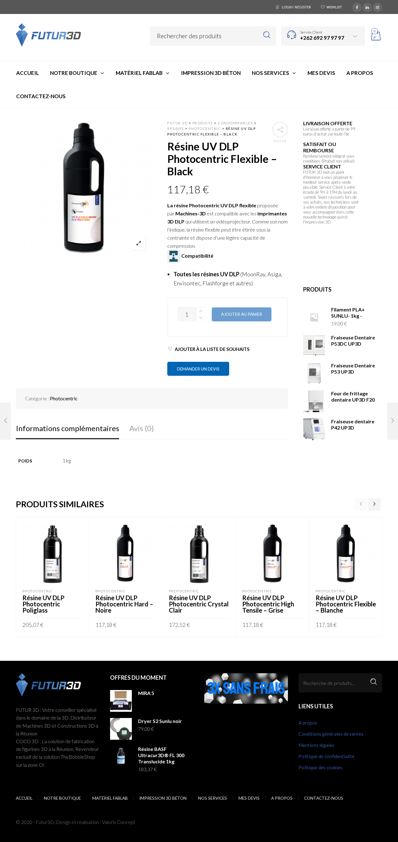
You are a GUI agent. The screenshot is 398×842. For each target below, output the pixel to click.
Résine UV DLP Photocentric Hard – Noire (124, 604)
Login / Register (296, 7)
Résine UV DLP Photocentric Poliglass (43, 604)
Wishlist (334, 7)
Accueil (24, 798)
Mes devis (249, 798)
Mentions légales (316, 745)
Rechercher (266, 35)
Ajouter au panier (241, 314)
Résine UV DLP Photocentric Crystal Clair (199, 604)
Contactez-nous (323, 798)
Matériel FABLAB (110, 798)
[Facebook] (357, 6)
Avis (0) (141, 428)
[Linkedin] (367, 6)
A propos (307, 722)
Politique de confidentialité (326, 756)
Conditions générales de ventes (330, 734)
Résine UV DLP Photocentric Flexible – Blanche (346, 604)
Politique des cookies (320, 767)
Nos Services (212, 798)
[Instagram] (377, 6)
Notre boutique (62, 798)
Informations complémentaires (67, 428)
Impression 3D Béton (163, 798)
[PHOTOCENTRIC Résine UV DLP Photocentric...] (5, 421)
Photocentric (64, 398)
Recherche (373, 681)
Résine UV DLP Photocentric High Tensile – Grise (268, 604)
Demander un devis (198, 368)
